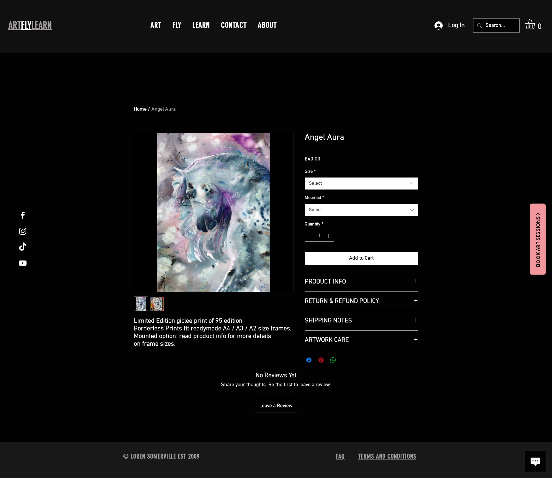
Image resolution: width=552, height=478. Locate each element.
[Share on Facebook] (309, 360)
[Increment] (329, 235)
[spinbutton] (319, 235)
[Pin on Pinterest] (321, 360)
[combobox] (361, 183)
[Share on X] (345, 360)
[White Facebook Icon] (22, 215)
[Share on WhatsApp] (333, 360)
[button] (536, 24)
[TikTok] (22, 247)
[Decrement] (310, 235)
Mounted (314, 198)
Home (140, 109)
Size (310, 171)
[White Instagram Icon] (22, 231)
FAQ (340, 456)
